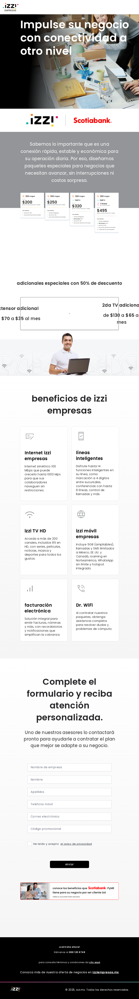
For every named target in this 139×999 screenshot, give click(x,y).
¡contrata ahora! (69, 947)
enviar (69, 864)
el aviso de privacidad (76, 844)
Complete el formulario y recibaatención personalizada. (69, 699)
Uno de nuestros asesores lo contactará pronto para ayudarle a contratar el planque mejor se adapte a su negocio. (69, 738)
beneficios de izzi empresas (69, 405)
